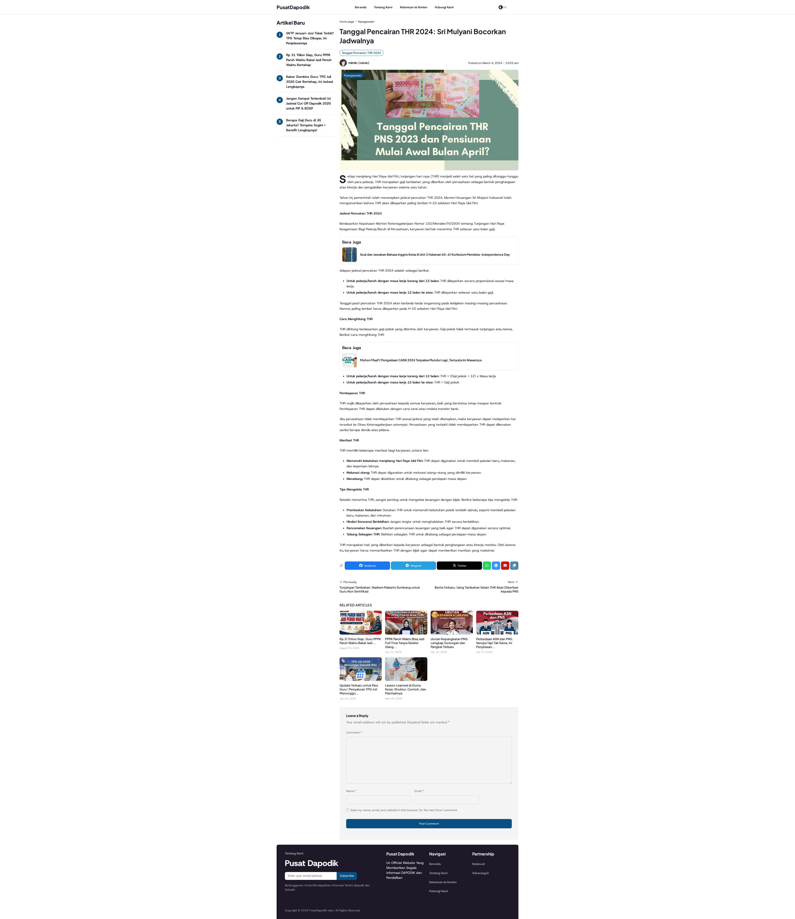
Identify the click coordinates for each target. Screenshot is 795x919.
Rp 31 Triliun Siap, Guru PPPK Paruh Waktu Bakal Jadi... (360, 641)
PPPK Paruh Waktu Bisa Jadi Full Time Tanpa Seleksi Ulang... (404, 643)
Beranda (360, 7)
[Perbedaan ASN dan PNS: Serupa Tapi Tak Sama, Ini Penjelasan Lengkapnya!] (497, 633)
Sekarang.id (480, 873)
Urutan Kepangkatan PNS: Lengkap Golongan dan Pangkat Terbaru (449, 643)
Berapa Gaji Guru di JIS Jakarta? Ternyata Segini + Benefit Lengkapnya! (306, 125)
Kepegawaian (353, 75)
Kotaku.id (478, 864)
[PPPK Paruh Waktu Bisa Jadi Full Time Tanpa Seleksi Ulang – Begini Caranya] (406, 633)
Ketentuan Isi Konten (413, 7)
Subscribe (347, 876)
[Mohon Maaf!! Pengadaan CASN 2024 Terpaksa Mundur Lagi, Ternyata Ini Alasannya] (349, 366)
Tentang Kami (383, 7)
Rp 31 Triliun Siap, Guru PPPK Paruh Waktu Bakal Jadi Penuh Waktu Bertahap (308, 60)
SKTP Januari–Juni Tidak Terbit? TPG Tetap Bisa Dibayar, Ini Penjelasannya (310, 38)
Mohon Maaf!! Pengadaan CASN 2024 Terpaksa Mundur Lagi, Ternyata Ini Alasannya (421, 360)
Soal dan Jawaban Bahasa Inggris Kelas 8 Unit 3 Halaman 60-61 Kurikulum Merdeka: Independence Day (435, 254)
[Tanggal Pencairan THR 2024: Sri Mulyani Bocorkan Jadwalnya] (429, 169)
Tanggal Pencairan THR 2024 (361, 53)
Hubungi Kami (444, 7)
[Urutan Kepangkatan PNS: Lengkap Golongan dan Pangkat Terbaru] (452, 633)
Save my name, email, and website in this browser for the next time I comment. (404, 810)
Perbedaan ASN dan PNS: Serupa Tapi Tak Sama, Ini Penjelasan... (494, 643)
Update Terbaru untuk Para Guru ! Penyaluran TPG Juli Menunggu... (359, 689)
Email (419, 791)
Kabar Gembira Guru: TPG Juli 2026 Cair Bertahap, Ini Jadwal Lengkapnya (309, 82)
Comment (354, 732)
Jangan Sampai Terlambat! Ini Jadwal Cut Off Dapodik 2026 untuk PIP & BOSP (308, 103)
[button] (514, 565)
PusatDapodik (293, 7)
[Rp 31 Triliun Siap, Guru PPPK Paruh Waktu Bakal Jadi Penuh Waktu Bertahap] (361, 633)
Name (351, 791)
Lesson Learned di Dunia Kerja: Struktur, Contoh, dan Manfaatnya (405, 689)
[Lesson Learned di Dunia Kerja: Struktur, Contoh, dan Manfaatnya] (406, 680)
